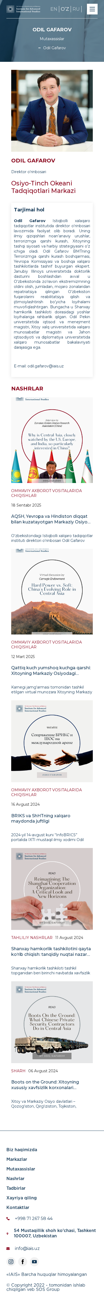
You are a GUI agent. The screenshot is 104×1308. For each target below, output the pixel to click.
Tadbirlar (16, 1189)
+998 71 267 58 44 (34, 1218)
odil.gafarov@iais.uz (45, 366)
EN (53, 9)
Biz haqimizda (21, 1150)
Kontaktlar (17, 1208)
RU (76, 9)
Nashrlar (15, 1179)
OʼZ (65, 9)
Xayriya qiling (21, 1198)
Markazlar (16, 1160)
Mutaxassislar (20, 1169)
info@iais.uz (27, 1248)
